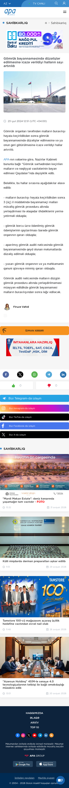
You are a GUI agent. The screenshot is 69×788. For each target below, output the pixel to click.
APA (6, 159)
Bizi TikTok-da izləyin (20, 417)
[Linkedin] (46, 735)
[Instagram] (23, 735)
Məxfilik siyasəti (46, 778)
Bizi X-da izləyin (17, 434)
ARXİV (34, 722)
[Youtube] (34, 735)
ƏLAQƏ (34, 717)
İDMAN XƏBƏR (34, 330)
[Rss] (51, 735)
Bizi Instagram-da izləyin (22, 408)
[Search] (56, 3)
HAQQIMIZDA (34, 712)
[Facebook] (18, 735)
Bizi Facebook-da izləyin (22, 426)
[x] (29, 735)
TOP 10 (34, 727)
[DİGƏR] (63, 12)
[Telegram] (40, 735)
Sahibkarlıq (58, 23)
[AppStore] (46, 764)
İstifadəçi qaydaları (24, 778)
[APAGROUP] (34, 756)
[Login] (64, 3)
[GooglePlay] (23, 764)
